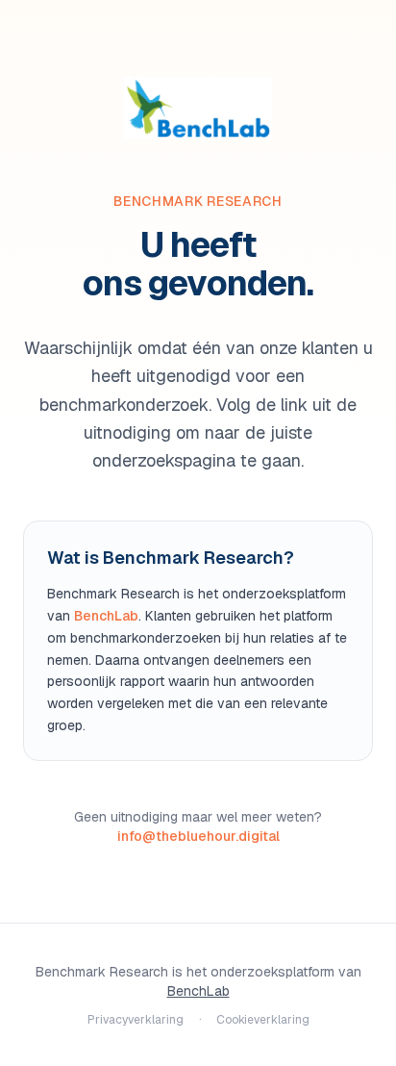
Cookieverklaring (262, 1020)
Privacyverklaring (135, 1020)
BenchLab (106, 615)
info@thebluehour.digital (198, 836)
